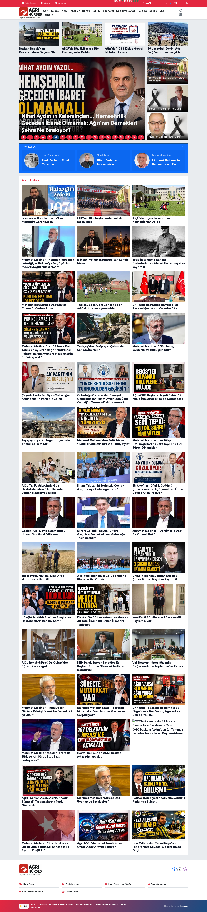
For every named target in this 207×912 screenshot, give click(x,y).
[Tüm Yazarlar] (183, 147)
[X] (179, 869)
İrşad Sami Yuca (50, 155)
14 (108, 137)
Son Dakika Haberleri (32, 892)
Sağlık (153, 11)
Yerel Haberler (71, 11)
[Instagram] (185, 869)
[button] (23, 99)
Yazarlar (62, 3)
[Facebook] (174, 869)
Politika (142, 11)
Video (47, 3)
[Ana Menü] (180, 15)
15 (115, 137)
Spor (162, 11)
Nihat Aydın (103, 155)
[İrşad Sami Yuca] (31, 160)
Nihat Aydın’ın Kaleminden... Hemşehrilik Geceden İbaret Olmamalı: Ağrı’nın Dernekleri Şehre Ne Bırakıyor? (112, 162)
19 (141, 137)
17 (128, 137)
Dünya (86, 11)
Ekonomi (108, 11)
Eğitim (96, 11)
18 (134, 137)
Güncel (55, 11)
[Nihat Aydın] (86, 160)
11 (89, 137)
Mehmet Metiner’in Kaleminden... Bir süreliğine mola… (166, 162)
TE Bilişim (183, 906)
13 (102, 137)
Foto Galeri (30, 3)
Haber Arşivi (72, 892)
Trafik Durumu (72, 884)
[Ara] (181, 11)
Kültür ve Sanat (125, 11)
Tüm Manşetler (158, 884)
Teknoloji (48, 15)
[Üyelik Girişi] (185, 3)
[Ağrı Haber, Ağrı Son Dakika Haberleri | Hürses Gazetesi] (30, 12)
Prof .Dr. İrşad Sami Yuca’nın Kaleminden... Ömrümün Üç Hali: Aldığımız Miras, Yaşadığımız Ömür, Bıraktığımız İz (55, 162)
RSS (25, 906)
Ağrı (45, 11)
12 (95, 137)
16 (121, 137)
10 (82, 137)
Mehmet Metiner (162, 155)
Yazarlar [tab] (30, 147)
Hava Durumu (29, 884)
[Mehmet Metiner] (142, 160)
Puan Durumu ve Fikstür (119, 884)
